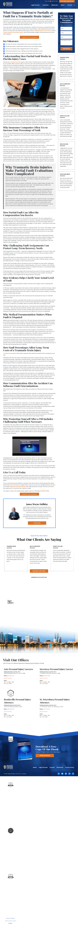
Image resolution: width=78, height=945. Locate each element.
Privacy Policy (69, 767)
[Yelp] (73, 773)
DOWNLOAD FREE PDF (45, 755)
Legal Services (35, 5)
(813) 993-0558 (46, 675)
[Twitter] (66, 773)
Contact (69, 5)
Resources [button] (54, 5)
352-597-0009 (54, 1)
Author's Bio (37, 523)
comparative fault (16, 62)
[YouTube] (62, 773)
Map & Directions (44, 678)
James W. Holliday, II (10, 918)
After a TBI (6, 133)
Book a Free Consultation (66, 1)
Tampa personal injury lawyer (18, 486)
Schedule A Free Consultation (29, 37)
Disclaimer (60, 767)
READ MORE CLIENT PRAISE (39, 571)
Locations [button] (46, 5)
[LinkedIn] (69, 773)
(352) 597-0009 (45, 491)
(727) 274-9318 (46, 709)
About (62, 5)
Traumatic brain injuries (9, 353)
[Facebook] (58, 773)
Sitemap (24, 773)
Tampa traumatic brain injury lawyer (13, 32)
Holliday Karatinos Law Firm (42, 30)
